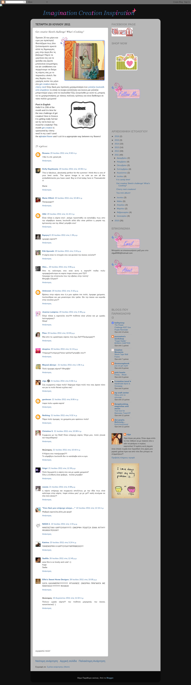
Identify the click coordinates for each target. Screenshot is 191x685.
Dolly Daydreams (50, 169)
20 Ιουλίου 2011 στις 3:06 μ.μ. (62, 267)
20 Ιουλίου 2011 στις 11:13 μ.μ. (64, 349)
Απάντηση (46, 161)
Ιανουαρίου (122, 216)
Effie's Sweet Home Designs (55, 580)
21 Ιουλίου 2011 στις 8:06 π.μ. (65, 399)
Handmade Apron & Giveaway (122, 385)
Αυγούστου (122, 173)
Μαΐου (120, 201)
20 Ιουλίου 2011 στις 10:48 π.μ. (69, 198)
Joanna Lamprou (50, 312)
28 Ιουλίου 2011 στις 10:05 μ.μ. (83, 580)
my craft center (122, 393)
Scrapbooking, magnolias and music (122, 406)
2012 (117, 151)
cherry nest (41, 87)
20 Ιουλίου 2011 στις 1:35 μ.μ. (64, 235)
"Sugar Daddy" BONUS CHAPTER (122, 342)
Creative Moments (119, 351)
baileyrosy (119, 323)
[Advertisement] (124, 290)
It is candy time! (123, 180)
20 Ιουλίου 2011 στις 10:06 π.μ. (73, 169)
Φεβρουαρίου (123, 212)
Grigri (45, 468)
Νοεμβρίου (122, 162)
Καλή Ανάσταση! (121, 424)
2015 (117, 140)
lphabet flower (46, 136)
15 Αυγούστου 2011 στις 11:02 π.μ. (68, 598)
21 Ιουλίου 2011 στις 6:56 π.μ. (64, 381)
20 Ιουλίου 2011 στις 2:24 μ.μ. (68, 251)
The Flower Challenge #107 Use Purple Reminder (123, 327)
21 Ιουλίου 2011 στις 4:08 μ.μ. (62, 487)
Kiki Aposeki (48, 251)
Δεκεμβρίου (122, 158)
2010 (117, 221)
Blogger (110, 678)
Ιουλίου (120, 176)
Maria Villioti (48, 198)
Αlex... (45, 267)
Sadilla (45, 558)
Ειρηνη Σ (46, 235)
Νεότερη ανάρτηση (46, 661)
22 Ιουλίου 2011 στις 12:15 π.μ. (90, 508)
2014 (117, 144)
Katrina (45, 542)
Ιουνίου (120, 197)
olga (44, 381)
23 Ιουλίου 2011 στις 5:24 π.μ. (63, 542)
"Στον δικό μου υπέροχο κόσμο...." (58, 508)
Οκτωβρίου (122, 165)
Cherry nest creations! (126, 189)
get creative (44, 84)
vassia (45, 487)
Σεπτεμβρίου (123, 169)
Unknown (46, 291)
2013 (117, 147)
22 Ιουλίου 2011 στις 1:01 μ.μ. (64, 524)
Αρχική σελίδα (68, 661)
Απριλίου (121, 205)
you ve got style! (121, 366)
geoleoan (46, 399)
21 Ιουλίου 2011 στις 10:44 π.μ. (67, 450)
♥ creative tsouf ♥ (123, 381)
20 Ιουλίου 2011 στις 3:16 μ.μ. (65, 291)
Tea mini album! (123, 193)
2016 (117, 136)
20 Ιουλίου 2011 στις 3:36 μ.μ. (72, 312)
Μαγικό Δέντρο (49, 365)
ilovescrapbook (122, 363)
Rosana (45, 153)
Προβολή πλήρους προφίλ (123, 458)
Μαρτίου (121, 209)
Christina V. (47, 431)
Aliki (44, 214)
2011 (117, 155)
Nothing (46, 415)
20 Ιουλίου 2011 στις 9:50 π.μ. (63, 153)
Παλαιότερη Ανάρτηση (92, 661)
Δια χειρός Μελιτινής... (120, 421)
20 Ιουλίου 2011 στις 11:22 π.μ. (61, 214)
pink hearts (120, 372)
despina (46, 349)
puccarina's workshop (120, 337)
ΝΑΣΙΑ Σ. (46, 524)
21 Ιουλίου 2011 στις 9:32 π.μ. (64, 415)
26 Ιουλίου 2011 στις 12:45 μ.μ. (63, 558)
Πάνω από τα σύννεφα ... (120, 396)
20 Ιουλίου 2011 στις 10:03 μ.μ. (61, 333)
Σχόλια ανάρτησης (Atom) (58, 667)
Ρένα (44, 333)
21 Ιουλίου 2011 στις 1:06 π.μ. (71, 365)
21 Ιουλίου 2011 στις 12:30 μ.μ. (62, 468)
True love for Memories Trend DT (123, 412)
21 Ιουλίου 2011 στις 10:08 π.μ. (68, 431)
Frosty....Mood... (121, 375)
